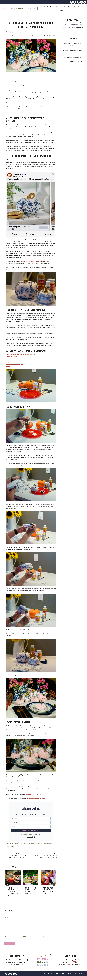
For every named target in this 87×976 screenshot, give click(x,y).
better (74, 961)
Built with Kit (31, 837)
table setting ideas (10, 846)
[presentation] (13, 877)
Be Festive (47, 6)
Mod (7, 358)
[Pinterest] (78, 2)
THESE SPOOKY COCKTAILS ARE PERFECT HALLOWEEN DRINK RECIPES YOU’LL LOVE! (13, 891)
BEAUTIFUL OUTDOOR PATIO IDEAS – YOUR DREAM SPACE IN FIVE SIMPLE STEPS (72, 50)
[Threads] (84, 2)
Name (6, 936)
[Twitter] (16, 974)
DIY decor (25, 843)
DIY (21, 843)
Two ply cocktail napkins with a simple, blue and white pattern (20, 354)
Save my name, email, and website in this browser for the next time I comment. (21, 940)
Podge (9, 358)
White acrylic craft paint (11, 356)
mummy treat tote (46, 788)
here (53, 345)
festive (78, 959)
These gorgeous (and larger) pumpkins (30, 261)
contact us (28, 794)
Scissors (8, 366)
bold (60, 962)
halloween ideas (39, 843)
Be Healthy (62, 10)
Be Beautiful (76, 6)
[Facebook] (74, 2)
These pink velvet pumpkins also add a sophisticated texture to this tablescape (25, 780)
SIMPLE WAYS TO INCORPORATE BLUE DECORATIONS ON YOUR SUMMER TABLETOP (72, 43)
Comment (7, 917)
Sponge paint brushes (11, 362)
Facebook (42, 798)
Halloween (31, 843)
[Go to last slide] (7, 884)
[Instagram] (71, 2)
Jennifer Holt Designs (76, 973)
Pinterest (35, 798)
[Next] (54, 884)
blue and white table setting (12, 843)
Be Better (57, 6)
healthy (70, 964)
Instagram (30, 798)
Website (43, 936)
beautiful (78, 962)
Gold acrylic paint (10, 360)
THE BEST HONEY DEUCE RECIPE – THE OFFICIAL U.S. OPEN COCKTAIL (16, 855)
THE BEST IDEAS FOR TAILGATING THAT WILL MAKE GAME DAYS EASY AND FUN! (46, 855)
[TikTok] (81, 2)
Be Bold (66, 6)
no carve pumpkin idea (35, 786)
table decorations (48, 843)
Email (24, 936)
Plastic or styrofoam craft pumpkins (14, 364)
